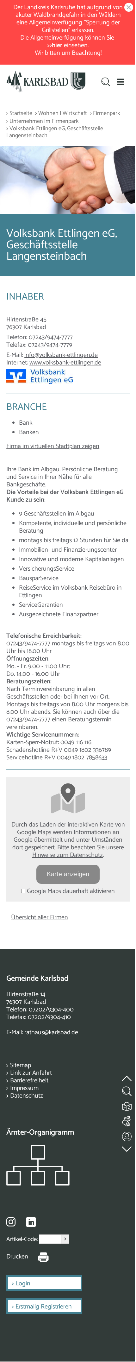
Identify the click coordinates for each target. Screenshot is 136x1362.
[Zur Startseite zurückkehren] (45, 74)
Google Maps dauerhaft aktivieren (70, 891)
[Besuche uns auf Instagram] (10, 1221)
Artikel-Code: (22, 1239)
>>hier (55, 45)
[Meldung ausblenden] (127, 8)
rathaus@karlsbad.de (51, 1032)
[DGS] (127, 1120)
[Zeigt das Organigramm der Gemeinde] (38, 1184)
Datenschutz (26, 1096)
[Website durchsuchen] (106, 82)
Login (22, 1283)
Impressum (24, 1088)
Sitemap (20, 1065)
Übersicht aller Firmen (39, 917)
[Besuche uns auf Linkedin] (31, 1222)
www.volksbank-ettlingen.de (65, 363)
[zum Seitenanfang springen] (127, 1074)
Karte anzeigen (68, 874)
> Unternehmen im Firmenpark (42, 121)
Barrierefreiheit (29, 1080)
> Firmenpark (105, 113)
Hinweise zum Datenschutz (67, 855)
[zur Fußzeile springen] (127, 1147)
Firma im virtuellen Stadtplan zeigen (52, 446)
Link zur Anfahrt (31, 1073)
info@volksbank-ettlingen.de (61, 355)
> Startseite (19, 113)
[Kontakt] (127, 1135)
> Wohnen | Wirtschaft (61, 113)
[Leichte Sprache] (127, 1105)
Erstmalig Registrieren (43, 1307)
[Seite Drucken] (38, 1257)
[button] (121, 82)
